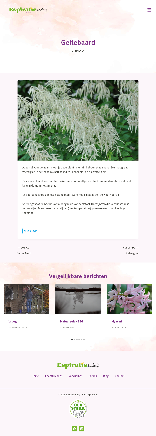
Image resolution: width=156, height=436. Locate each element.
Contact (119, 376)
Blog (106, 376)
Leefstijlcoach (53, 376)
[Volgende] (147, 310)
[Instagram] (81, 428)
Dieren (93, 376)
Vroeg (13, 321)
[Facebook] (74, 428)
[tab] (72, 339)
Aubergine (130, 251)
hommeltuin (30, 231)
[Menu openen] (149, 10)
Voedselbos (75, 376)
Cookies (94, 394)
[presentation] (26, 299)
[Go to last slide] (8, 310)
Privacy (85, 394)
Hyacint (117, 321)
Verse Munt (24, 251)
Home (35, 376)
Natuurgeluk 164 (71, 321)
